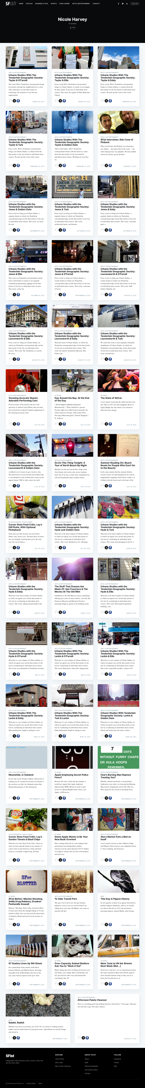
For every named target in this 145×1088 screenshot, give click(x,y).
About (87, 1059)
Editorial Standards (91, 1066)
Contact (96, 3)
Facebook (117, 1059)
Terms (40, 1083)
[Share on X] (14, 101)
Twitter (116, 1062)
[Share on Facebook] (18, 101)
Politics (29, 3)
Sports (54, 3)
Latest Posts (59, 1059)
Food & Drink (64, 3)
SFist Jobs (59, 1062)
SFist (10, 1056)
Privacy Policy (31, 1083)
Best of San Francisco (63, 1066)
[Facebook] (119, 4)
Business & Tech (41, 3)
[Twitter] (123, 3)
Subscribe (135, 3)
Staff (86, 1062)
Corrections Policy (91, 1070)
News (21, 3)
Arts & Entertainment (81, 3)
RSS (115, 1066)
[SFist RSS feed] (127, 3)
